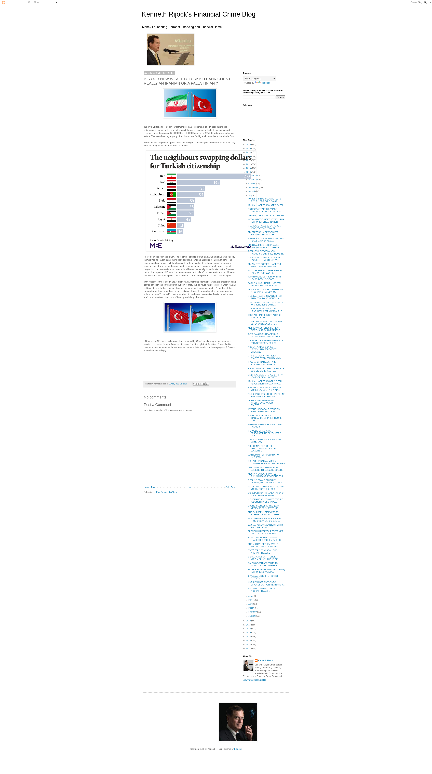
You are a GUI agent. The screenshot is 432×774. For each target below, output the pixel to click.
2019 (248, 172)
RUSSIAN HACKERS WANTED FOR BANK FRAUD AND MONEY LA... (265, 297)
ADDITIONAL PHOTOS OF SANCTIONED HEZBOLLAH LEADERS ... (262, 448)
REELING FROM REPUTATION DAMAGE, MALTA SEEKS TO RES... (265, 481)
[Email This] (194, 384)
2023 (248, 156)
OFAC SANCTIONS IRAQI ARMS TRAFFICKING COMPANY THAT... (264, 335)
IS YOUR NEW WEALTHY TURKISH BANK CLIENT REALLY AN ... (264, 410)
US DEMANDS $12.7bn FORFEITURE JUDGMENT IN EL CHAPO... (265, 500)
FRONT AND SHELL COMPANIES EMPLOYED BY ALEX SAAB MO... (265, 246)
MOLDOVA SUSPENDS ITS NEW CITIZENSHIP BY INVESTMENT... (264, 329)
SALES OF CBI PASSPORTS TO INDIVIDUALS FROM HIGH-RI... (264, 564)
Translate (265, 83)
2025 (248, 148)
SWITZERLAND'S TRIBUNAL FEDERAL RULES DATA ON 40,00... (266, 239)
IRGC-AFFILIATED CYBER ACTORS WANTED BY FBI (264, 316)
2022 (248, 160)
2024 (248, 152)
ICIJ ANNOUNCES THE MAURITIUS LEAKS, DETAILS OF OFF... (264, 278)
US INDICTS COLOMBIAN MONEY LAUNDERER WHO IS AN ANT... (264, 259)
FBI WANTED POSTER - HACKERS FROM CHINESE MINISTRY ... (264, 265)
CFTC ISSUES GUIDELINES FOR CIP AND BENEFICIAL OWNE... (265, 303)
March (251, 608)
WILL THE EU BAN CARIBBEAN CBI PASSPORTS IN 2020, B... (265, 271)
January (252, 616)
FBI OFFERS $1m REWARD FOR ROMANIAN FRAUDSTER (263, 233)
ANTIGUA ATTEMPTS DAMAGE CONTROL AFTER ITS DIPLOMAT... (265, 210)
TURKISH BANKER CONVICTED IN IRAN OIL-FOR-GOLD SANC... (264, 200)
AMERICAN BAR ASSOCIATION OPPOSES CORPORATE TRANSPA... (266, 583)
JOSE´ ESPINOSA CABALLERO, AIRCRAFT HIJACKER (263, 551)
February (252, 612)
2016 (248, 629)
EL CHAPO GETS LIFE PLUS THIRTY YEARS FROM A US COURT (265, 376)
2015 (248, 632)
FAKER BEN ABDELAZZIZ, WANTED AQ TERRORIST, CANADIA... (266, 570)
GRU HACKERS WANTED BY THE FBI (266, 215)
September (253, 187)
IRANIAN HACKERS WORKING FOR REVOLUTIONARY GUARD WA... (265, 382)
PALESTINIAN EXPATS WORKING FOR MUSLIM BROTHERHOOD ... (266, 488)
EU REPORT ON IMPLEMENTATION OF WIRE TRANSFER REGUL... (266, 494)
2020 (248, 168)
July (250, 195)
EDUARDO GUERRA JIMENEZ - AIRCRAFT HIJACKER (263, 590)
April (250, 604)
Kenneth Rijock (265, 660)
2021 (248, 164)
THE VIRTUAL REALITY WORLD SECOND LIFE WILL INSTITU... (263, 545)
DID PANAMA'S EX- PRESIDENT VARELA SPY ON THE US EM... (263, 558)
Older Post (230, 487)
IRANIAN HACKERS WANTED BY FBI (265, 205)
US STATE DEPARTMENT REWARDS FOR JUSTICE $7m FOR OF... (265, 341)
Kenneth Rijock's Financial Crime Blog (198, 14)
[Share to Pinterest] (207, 384)
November (253, 179)
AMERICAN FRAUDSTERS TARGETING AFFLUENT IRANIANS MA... (266, 395)
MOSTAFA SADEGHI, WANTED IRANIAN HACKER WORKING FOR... (266, 475)
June (250, 596)
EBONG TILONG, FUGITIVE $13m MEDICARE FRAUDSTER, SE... (264, 507)
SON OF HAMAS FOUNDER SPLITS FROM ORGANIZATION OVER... (264, 519)
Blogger (237, 749)
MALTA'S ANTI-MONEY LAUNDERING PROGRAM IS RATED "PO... (265, 290)
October (252, 183)
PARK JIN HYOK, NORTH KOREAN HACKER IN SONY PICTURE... (264, 284)
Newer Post (150, 487)
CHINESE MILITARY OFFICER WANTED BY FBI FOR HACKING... (265, 357)
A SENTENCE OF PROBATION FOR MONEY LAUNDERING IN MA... (264, 388)
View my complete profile (254, 680)
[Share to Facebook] (204, 384)
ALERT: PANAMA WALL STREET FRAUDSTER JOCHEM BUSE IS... (265, 539)
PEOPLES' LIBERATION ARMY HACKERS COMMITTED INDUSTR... (266, 252)
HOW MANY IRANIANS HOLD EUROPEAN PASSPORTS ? (262, 363)
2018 (248, 621)
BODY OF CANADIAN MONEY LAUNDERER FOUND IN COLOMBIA (266, 462)
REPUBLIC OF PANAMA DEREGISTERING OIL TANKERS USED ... (264, 433)
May (250, 600)
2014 (248, 636)
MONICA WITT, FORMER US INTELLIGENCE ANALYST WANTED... (261, 403)
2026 (248, 144)
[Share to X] (200, 384)
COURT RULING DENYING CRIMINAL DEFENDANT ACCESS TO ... (266, 322)
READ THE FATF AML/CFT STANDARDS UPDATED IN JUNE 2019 (265, 418)
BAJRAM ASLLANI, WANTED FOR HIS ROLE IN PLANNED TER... (266, 526)
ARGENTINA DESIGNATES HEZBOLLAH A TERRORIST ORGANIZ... (262, 349)
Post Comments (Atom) (166, 492)
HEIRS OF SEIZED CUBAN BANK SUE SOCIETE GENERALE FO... (266, 369)
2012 (248, 644)
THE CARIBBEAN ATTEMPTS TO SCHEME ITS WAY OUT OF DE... (264, 513)
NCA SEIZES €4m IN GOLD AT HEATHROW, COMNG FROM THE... (265, 310)
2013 (248, 640)
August (251, 191)
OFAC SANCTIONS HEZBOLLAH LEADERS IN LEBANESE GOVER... (265, 468)
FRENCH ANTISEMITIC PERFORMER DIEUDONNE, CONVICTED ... (265, 532)
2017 (248, 625)
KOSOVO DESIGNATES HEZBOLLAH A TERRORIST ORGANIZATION (266, 220)
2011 (248, 648)
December (253, 176)
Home (190, 487)
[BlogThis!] (197, 384)
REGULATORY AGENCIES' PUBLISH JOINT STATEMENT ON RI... (265, 227)
